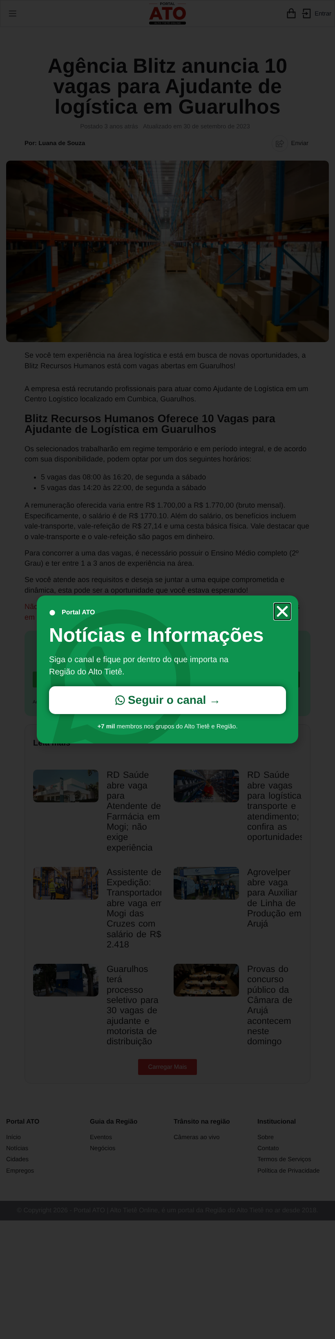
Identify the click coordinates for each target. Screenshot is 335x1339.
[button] (282, 611)
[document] (167, 669)
